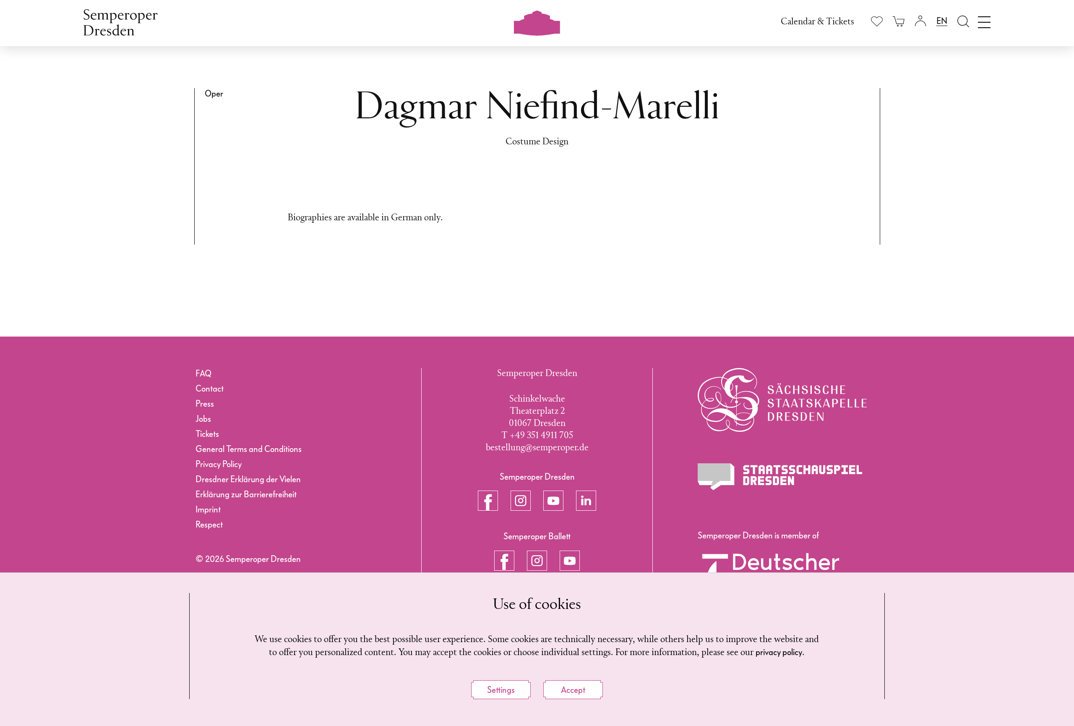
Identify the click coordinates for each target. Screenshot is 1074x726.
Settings (501, 690)
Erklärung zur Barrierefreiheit (246, 494)
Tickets (207, 434)
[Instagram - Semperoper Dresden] (521, 501)
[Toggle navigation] (984, 20)
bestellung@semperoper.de (537, 448)
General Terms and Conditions (249, 449)
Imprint (208, 509)
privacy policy (779, 652)
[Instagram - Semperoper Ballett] (537, 561)
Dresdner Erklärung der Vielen (248, 479)
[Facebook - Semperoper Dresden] (488, 501)
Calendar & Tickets (817, 22)
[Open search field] (963, 21)
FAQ (203, 373)
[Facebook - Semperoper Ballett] (504, 561)
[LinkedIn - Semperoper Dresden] (586, 501)
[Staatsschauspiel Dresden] (780, 476)
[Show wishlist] (877, 21)
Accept (573, 690)
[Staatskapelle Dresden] (782, 400)
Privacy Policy (219, 464)
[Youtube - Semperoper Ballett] (570, 561)
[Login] (920, 21)
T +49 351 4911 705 (537, 435)
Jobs (203, 418)
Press (205, 403)
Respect (209, 524)
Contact (210, 388)
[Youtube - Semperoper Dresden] (553, 501)
